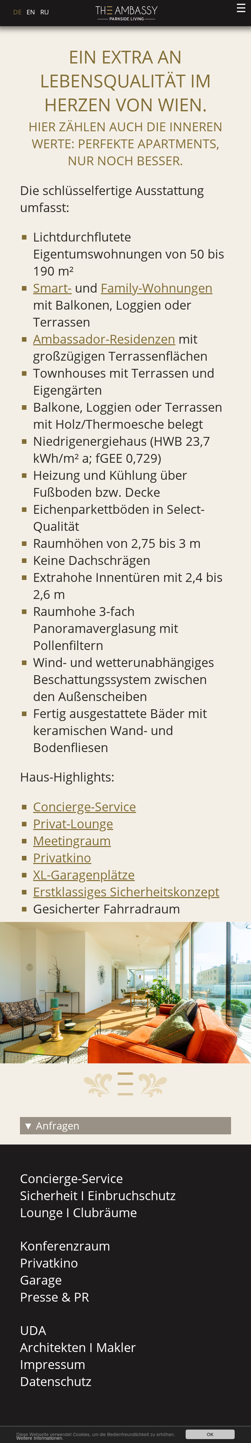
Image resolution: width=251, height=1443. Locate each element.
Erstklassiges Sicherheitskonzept (126, 891)
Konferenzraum (65, 1245)
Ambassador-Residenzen (104, 338)
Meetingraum (72, 840)
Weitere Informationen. (39, 1437)
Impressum (52, 1364)
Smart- (52, 287)
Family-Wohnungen (156, 287)
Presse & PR (54, 1296)
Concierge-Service (84, 806)
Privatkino (62, 857)
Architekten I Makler (78, 1347)
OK (210, 1434)
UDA (33, 1330)
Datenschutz (56, 1381)
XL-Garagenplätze (84, 874)
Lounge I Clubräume (78, 1212)
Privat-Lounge (73, 823)
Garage (41, 1279)
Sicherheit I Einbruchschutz (98, 1195)
